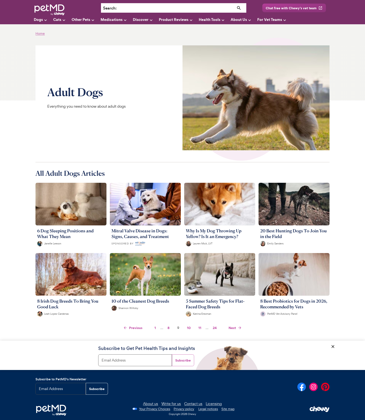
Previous (135, 327)
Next (232, 327)
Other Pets (81, 19)
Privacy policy (184, 409)
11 (199, 327)
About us (150, 403)
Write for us (171, 403)
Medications (112, 19)
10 (189, 327)
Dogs (38, 19)
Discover (140, 19)
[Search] (239, 8)
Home (40, 33)
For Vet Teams (269, 19)
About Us (239, 19)
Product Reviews (173, 19)
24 (215, 327)
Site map (227, 409)
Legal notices (208, 409)
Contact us (193, 403)
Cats (57, 19)
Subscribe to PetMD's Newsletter (60, 379)
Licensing (214, 403)
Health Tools (209, 19)
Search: (110, 8)
